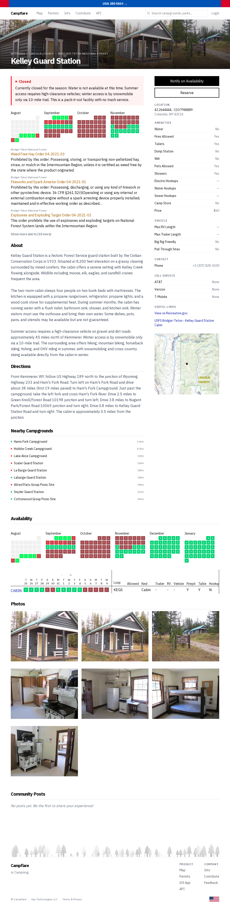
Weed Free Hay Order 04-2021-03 (38, 154)
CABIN (16, 590)
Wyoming (18, 53)
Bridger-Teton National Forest (83, 53)
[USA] (214, 899)
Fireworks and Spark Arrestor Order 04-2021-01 (48, 182)
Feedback (211, 883)
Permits (53, 13)
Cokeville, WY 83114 (169, 114)
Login (215, 13)
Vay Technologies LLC (44, 899)
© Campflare (19, 899)
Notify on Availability (187, 81)
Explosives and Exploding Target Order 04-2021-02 (51, 215)
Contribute (83, 13)
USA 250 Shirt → (115, 4)
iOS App (184, 883)
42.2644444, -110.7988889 (174, 110)
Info (67, 13)
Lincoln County (41, 53)
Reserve (187, 92)
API (98, 13)
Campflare (19, 13)
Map (40, 13)
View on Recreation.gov (171, 313)
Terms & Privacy (72, 899)
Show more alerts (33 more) (31, 234)
